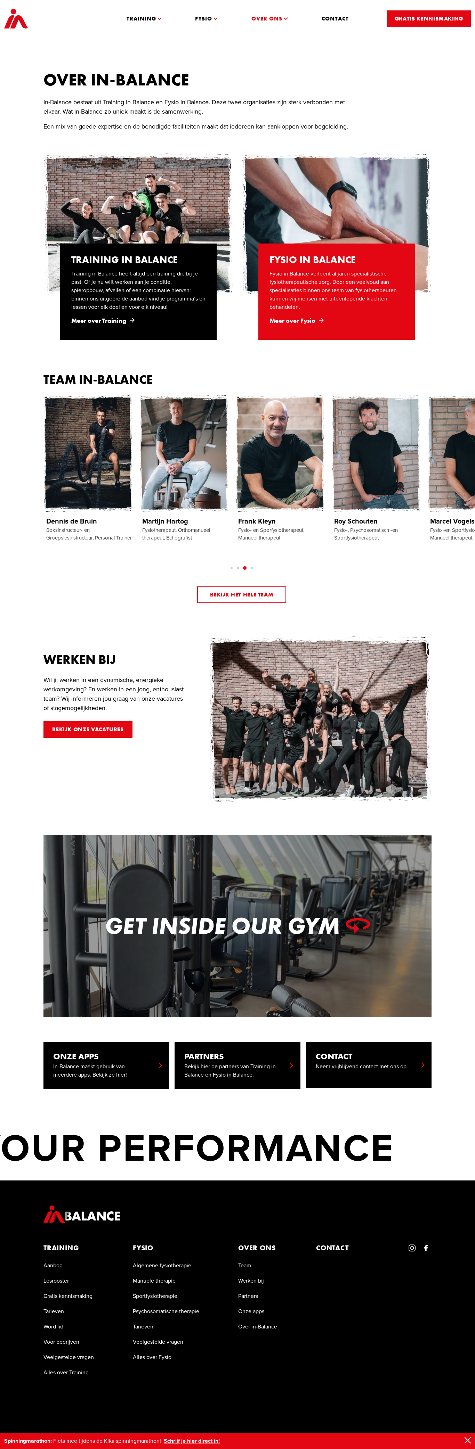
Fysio (143, 1247)
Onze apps (251, 1311)
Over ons (256, 1247)
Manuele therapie (154, 1281)
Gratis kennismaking (67, 1296)
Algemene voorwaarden (72, 1411)
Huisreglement (131, 1411)
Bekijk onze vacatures (87, 729)
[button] (144, 18)
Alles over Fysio (152, 1357)
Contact (332, 1247)
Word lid (53, 1327)
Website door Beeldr (401, 1411)
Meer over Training (98, 320)
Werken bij (251, 1281)
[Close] (467, 1440)
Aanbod (53, 1265)
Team (244, 1265)
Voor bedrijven (61, 1342)
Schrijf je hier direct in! (192, 1441)
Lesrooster (56, 1281)
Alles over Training (66, 1372)
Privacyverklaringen (184, 1411)
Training (61, 1247)
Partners (248, 1296)
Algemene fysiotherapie (162, 1265)
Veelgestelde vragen (68, 1357)
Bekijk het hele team (242, 594)
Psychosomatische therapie (166, 1311)
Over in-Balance (257, 1327)
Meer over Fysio (292, 320)
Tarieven (53, 1311)
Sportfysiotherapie (155, 1296)
